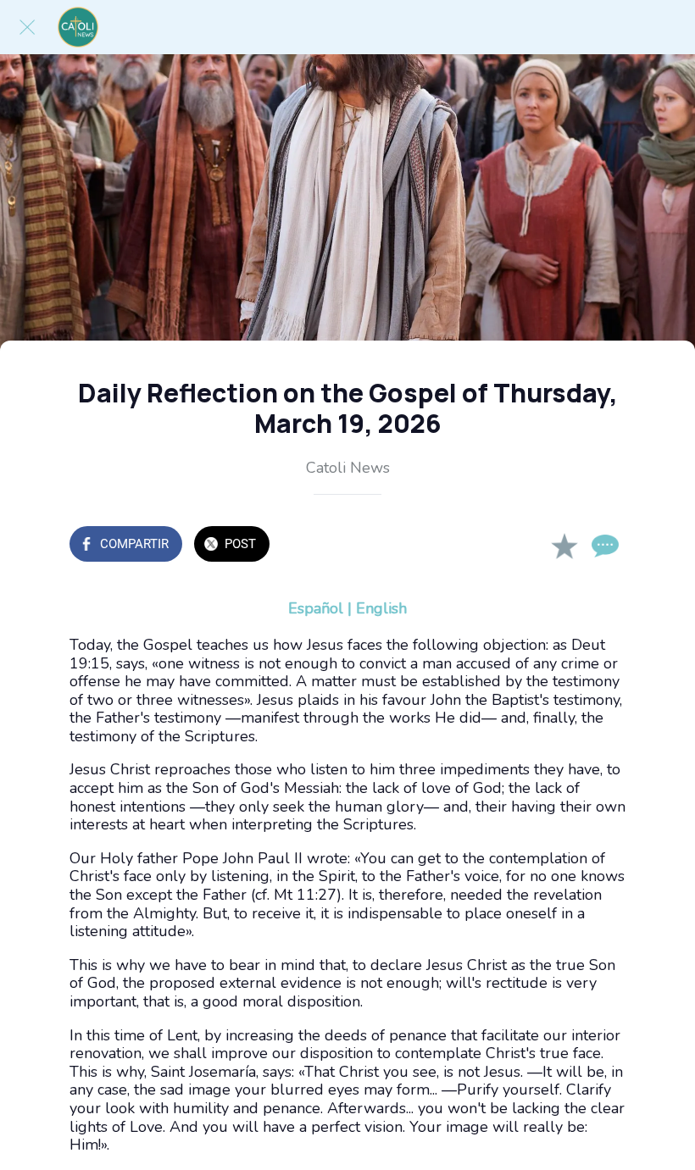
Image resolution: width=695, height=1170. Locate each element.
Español (315, 608)
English (381, 608)
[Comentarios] (605, 545)
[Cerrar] (27, 27)
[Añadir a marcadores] (564, 545)
